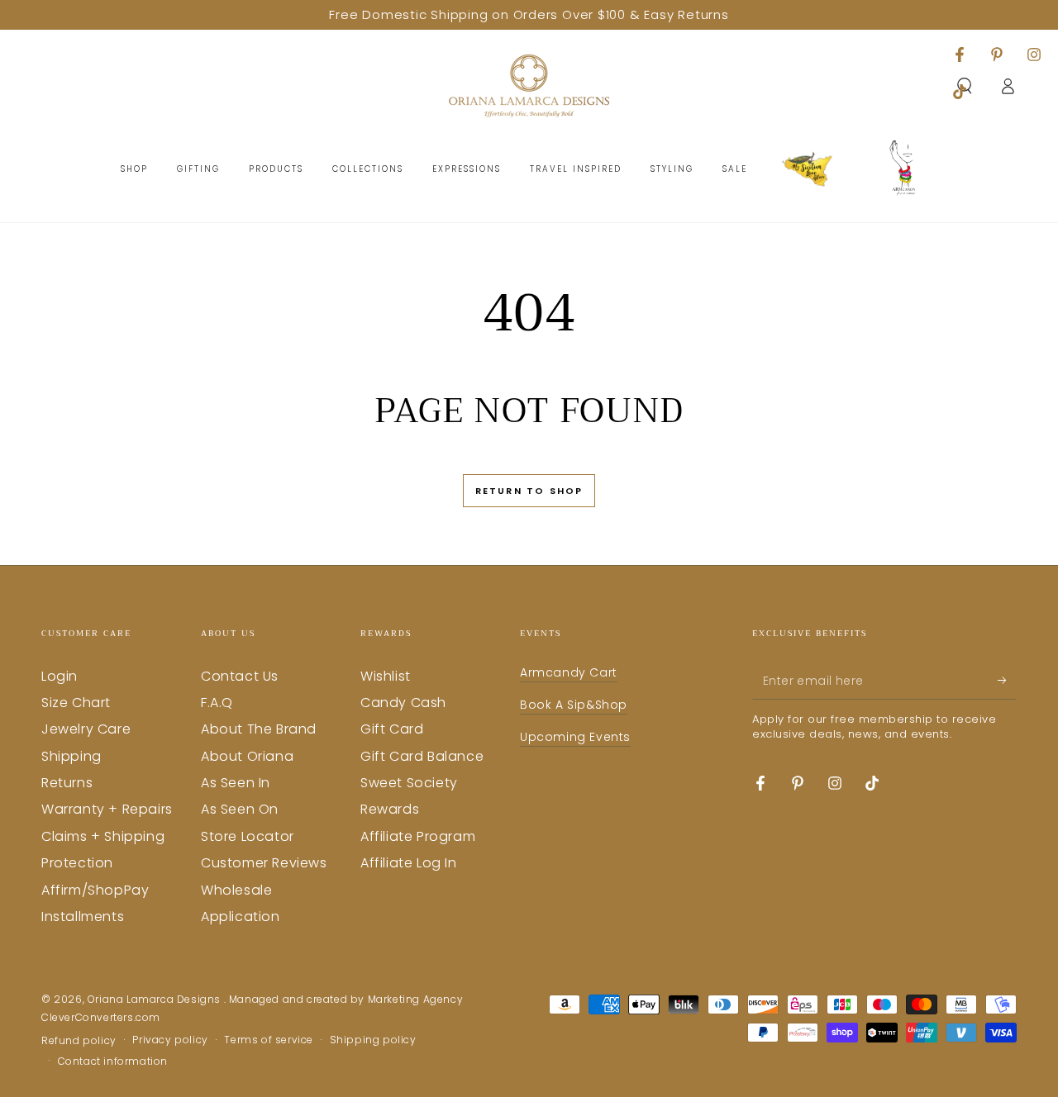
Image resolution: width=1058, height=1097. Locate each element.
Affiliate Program (417, 836)
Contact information (113, 1061)
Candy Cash (403, 702)
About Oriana (247, 756)
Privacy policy (169, 1040)
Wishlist (385, 676)
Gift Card (391, 728)
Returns (67, 782)
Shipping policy (373, 1040)
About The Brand (259, 728)
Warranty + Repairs (107, 809)
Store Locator (247, 836)
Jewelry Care (86, 728)
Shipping (71, 756)
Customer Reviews (264, 862)
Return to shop (529, 490)
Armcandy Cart (568, 672)
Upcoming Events (575, 737)
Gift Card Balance (422, 756)
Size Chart (76, 702)
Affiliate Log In (408, 862)
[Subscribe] (1007, 680)
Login (59, 676)
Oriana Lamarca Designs (156, 999)
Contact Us (240, 676)
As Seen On (240, 809)
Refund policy (79, 1040)
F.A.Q (217, 702)
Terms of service (268, 1040)
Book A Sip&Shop (573, 704)
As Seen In (235, 782)
